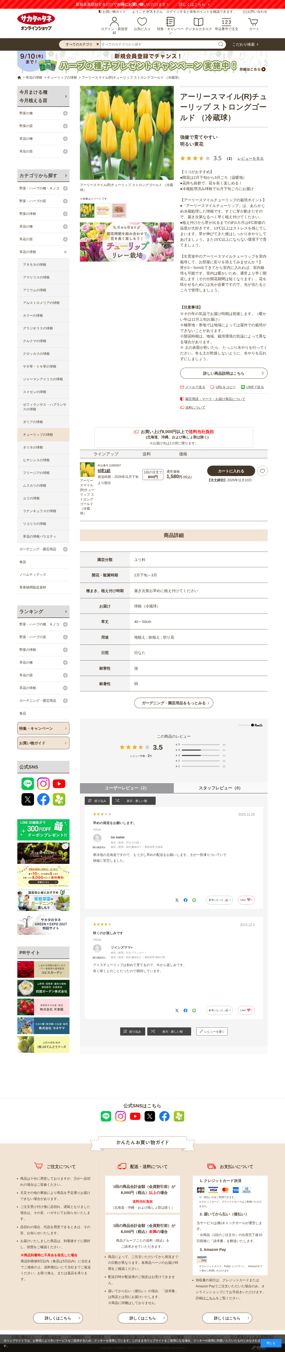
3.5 (158, 747)
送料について (195, 407)
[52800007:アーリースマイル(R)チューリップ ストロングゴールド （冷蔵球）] (87, 210)
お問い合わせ (257, 11)
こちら (211, 1298)
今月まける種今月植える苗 (33, 96)
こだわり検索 (243, 44)
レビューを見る (250, 158)
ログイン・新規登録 (114, 30)
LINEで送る (255, 387)
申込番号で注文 (226, 29)
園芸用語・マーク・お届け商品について (215, 399)
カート (254, 29)
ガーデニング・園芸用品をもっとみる (174, 703)
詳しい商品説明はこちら (224, 373)
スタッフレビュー (221, 788)
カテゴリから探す (38, 175)
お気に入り (142, 29)
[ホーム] (19, 77)
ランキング (31, 611)
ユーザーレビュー (127, 788)
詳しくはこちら (192, 4)
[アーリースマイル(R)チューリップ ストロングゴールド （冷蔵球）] (127, 133)
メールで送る (195, 387)
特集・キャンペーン (170, 30)
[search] (221, 44)
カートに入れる (231, 471)
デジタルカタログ (198, 29)
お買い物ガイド (114, 11)
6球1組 (104, 470)
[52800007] (103, 210)
